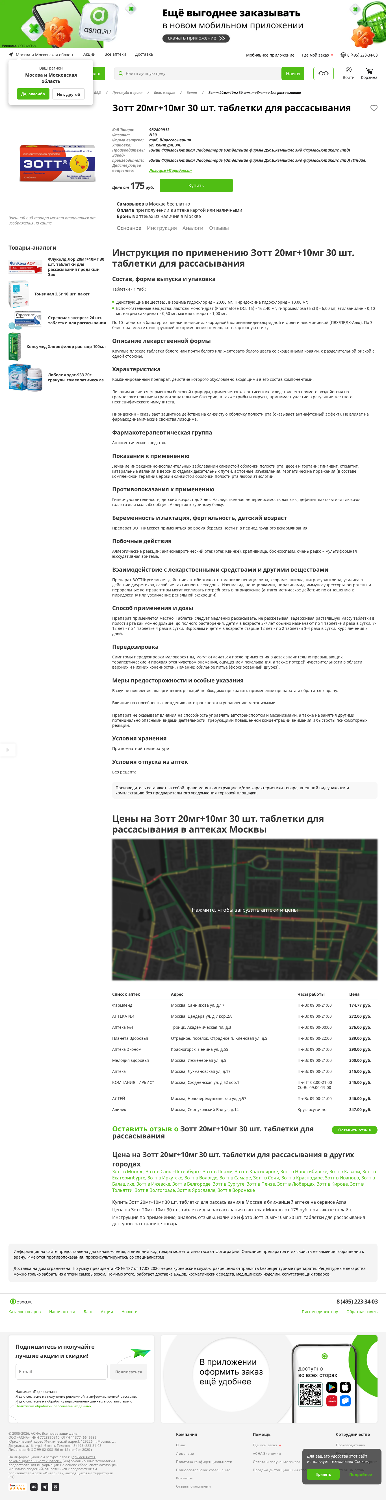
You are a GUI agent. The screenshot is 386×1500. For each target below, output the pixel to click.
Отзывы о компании (193, 1486)
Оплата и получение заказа (276, 1461)
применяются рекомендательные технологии (52, 1458)
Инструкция (162, 228)
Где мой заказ (315, 55)
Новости (130, 1311)
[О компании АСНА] (21, 1301)
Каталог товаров (24, 1311)
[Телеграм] (44, 1487)
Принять (323, 1474)
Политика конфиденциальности (204, 1461)
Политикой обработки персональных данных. (54, 1406)
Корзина (369, 77)
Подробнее (360, 1474)
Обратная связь (362, 1311)
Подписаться (128, 1371)
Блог (88, 1311)
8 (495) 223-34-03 (362, 55)
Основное (129, 228)
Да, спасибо (33, 94)
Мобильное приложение (270, 55)
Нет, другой (68, 94)
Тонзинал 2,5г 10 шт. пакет (62, 294)
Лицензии (185, 1453)
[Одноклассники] (55, 1487)
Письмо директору (320, 1311)
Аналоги (193, 228)
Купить (196, 185)
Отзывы (219, 228)
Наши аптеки (62, 1311)
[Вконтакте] (34, 1487)
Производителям (351, 1445)
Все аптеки (115, 54)
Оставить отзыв (354, 1130)
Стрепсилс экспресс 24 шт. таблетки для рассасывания (77, 320)
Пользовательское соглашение (203, 1469)
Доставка (144, 54)
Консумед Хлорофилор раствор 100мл (66, 346)
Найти (293, 73)
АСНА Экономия (267, 1453)
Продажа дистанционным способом (284, 1469)
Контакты (184, 1478)
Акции (89, 54)
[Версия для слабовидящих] (323, 73)
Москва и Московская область (45, 54)
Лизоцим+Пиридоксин (170, 170)
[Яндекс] (17, 1487)
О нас (181, 1445)
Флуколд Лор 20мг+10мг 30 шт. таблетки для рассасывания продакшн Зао (76, 267)
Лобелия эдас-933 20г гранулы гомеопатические (76, 377)
